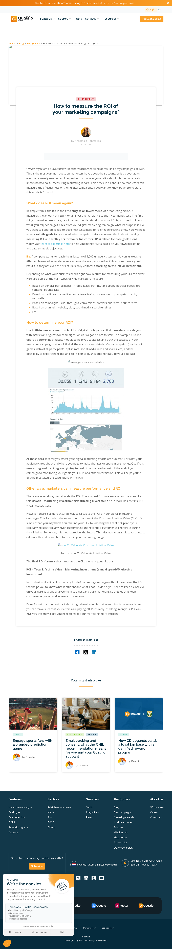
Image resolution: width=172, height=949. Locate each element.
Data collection (74, 734)
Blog (21, 43)
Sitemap (86, 937)
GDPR (12, 822)
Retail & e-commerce (59, 807)
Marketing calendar (124, 817)
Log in (151, 9)
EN (160, 10)
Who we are (156, 807)
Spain (154, 864)
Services (91, 18)
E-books (118, 827)
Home (12, 43)
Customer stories (123, 822)
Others (51, 827)
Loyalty (18, 734)
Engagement (33, 43)
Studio (89, 807)
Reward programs (18, 827)
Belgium (135, 864)
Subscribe (37, 866)
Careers (154, 812)
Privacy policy (89, 928)
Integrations (92, 812)
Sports (51, 817)
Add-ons (13, 832)
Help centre (120, 837)
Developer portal (123, 847)
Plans (78, 18)
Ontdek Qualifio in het (98, 864)
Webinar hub (121, 832)
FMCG (51, 822)
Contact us (156, 817)
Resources (110, 18)
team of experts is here (55, 244)
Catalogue (14, 812)
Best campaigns (122, 812)
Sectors (63, 18)
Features (46, 18)
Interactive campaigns (20, 807)
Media (51, 812)
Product (92, 734)
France (145, 864)
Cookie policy (108, 928)
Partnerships (120, 842)
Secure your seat (124, 3)
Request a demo (151, 19)
